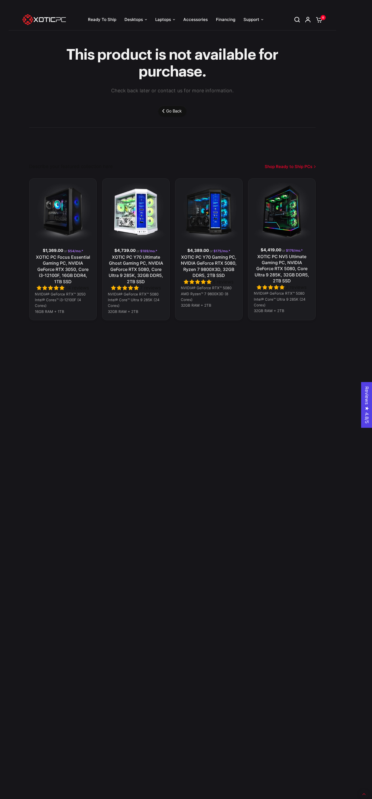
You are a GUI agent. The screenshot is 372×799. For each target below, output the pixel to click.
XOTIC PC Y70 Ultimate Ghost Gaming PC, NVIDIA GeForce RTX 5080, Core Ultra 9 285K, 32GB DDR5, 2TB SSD (136, 269)
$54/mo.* (75, 251)
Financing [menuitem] (225, 19)
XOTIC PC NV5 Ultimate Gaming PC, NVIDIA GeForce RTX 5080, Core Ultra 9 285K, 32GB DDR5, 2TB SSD (282, 269)
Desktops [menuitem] (133, 19)
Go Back (174, 111)
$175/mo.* (221, 251)
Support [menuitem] (251, 19)
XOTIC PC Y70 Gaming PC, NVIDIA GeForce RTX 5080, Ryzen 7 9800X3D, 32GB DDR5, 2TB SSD (209, 266)
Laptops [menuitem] (163, 19)
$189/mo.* (148, 251)
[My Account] (308, 20)
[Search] (297, 20)
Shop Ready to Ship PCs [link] (288, 166)
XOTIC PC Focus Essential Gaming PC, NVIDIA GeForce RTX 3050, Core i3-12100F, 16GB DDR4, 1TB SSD (63, 269)
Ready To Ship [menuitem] (102, 19)
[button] (51, 288)
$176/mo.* (294, 250)
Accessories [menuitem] (195, 19)
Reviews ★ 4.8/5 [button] (367, 404)
